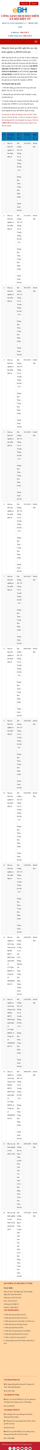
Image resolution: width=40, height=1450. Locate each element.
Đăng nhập (24, 3)
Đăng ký (34, 3)
